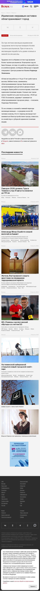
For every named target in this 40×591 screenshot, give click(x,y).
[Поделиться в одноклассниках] (20, 27)
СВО (2, 481)
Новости (8, 12)
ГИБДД (22, 517)
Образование (23, 494)
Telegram (5, 141)
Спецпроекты (23, 515)
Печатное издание (6, 517)
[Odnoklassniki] (12, 525)
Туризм (22, 498)
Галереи (22, 510)
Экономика (23, 496)
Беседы (3, 483)
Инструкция (4, 503)
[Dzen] (27, 525)
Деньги (3, 492)
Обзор (21, 488)
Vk (21, 141)
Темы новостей (24, 512)
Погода (3, 505)
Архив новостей (5, 515)
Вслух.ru (7, 6)
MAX (2, 143)
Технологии (4, 498)
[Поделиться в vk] (7, 27)
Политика (3, 490)
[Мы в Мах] (25, 6)
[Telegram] (20, 525)
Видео (3, 510)
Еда (21, 505)
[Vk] (5, 525)
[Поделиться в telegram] (32, 27)
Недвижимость (5, 488)
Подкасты (22, 492)
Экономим (23, 483)
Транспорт (4, 485)
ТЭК (21, 503)
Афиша (3, 496)
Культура (22, 490)
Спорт (2, 494)
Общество (13, 12)
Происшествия (24, 481)
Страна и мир (4, 501)
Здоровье (22, 501)
